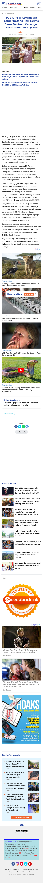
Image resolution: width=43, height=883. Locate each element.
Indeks (25, 8)
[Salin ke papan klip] (27, 426)
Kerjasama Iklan (14, 872)
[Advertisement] (21, 110)
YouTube (31, 867)
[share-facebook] (16, 426)
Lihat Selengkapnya (21, 817)
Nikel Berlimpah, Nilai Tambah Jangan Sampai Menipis (15, 774)
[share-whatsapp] (23, 426)
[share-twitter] (19, 426)
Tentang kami (16, 869)
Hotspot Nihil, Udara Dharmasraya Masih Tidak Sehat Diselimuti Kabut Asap (15, 796)
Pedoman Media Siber (30, 869)
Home (4, 8)
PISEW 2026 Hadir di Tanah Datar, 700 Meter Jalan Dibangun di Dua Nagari (15, 764)
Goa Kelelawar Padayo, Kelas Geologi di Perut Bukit (15, 807)
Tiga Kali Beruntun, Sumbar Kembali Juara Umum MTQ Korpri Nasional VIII (16, 785)
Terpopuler (14, 8)
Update (29, 294)
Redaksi (8, 869)
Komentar (22, 432)
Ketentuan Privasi (28, 872)
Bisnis (32, 8)
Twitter (27, 867)
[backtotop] (21, 826)
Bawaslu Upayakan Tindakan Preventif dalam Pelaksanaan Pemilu (21, 404)
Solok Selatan (8, 413)
